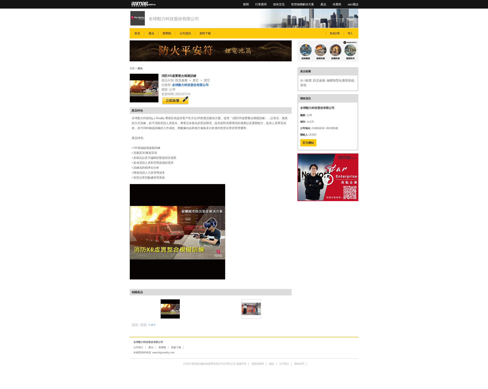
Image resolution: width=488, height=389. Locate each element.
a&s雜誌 (353, 4)
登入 (350, 33)
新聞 (246, 4)
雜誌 (271, 363)
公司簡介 (138, 347)
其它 (196, 80)
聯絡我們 (299, 363)
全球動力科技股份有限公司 (174, 18)
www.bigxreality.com (163, 352)
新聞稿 (167, 33)
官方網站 (308, 142)
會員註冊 (335, 33)
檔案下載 (176, 347)
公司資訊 (185, 33)
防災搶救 (181, 80)
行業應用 (261, 4)
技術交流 (279, 4)
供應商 (337, 4)
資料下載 (205, 33)
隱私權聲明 (258, 363)
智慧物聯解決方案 (302, 4)
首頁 (137, 33)
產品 (323, 4)
